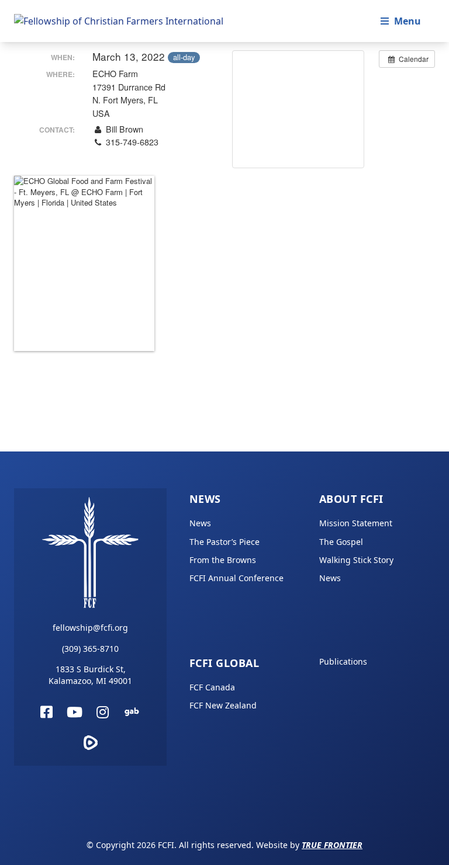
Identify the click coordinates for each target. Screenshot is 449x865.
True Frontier (332, 844)
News (205, 499)
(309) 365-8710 (90, 648)
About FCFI (351, 499)
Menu (407, 21)
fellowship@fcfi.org (90, 627)
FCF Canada (212, 687)
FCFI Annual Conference (236, 577)
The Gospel (341, 541)
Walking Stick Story (356, 559)
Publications (343, 661)
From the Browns (222, 559)
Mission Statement (355, 523)
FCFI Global (224, 663)
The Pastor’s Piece (224, 541)
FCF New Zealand (223, 705)
